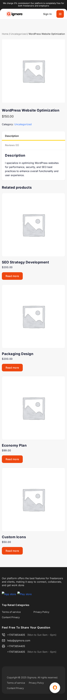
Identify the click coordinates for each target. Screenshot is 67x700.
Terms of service (11, 611)
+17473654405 (16, 634)
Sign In (47, 14)
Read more (12, 276)
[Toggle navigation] (60, 14)
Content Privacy (11, 617)
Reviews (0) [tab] (12, 145)
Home (5, 34)
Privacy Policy (41, 611)
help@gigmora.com (18, 640)
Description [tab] (12, 135)
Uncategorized (18, 34)
